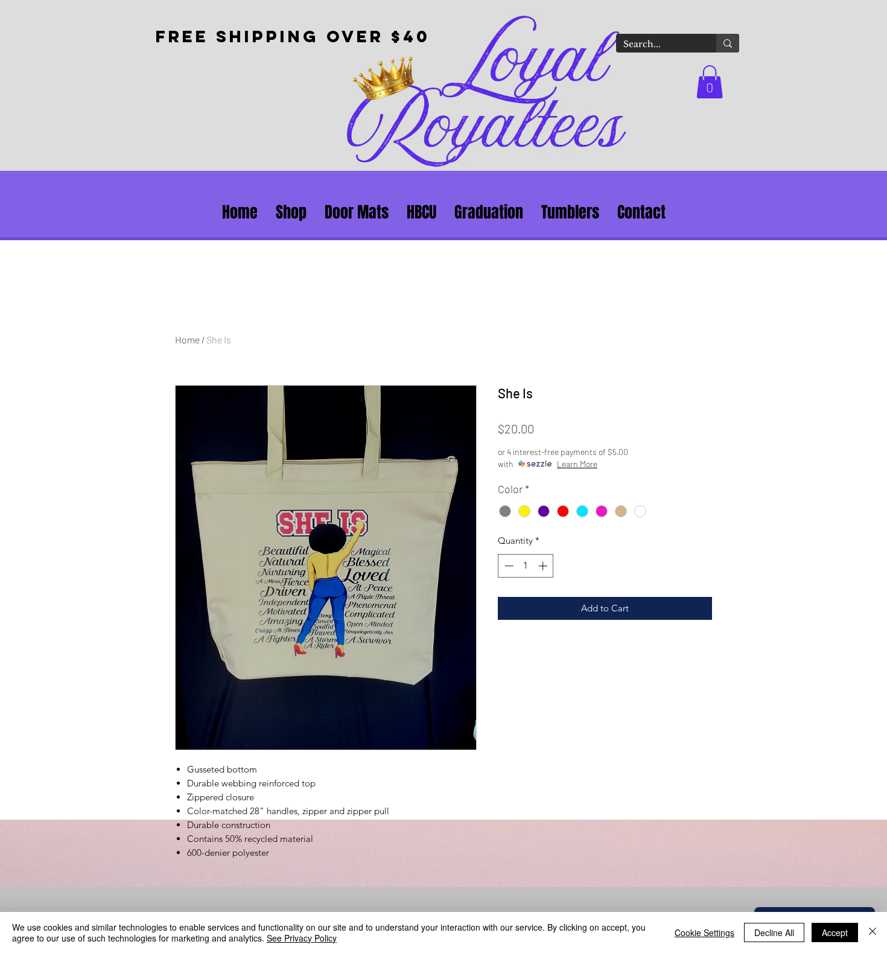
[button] (709, 81)
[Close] (872, 932)
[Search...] (727, 43)
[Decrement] (508, 566)
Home (187, 339)
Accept (835, 932)
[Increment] (544, 566)
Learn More (577, 464)
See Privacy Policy (302, 938)
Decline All (774, 932)
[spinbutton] (526, 566)
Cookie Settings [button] (704, 932)
